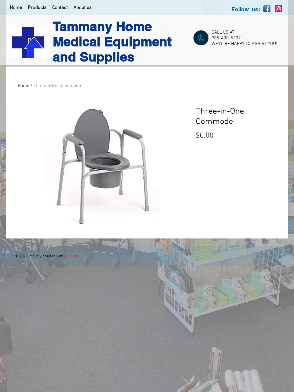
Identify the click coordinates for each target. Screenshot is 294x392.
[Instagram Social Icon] (278, 8)
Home (23, 86)
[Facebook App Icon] (266, 8)
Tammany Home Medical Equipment (112, 34)
